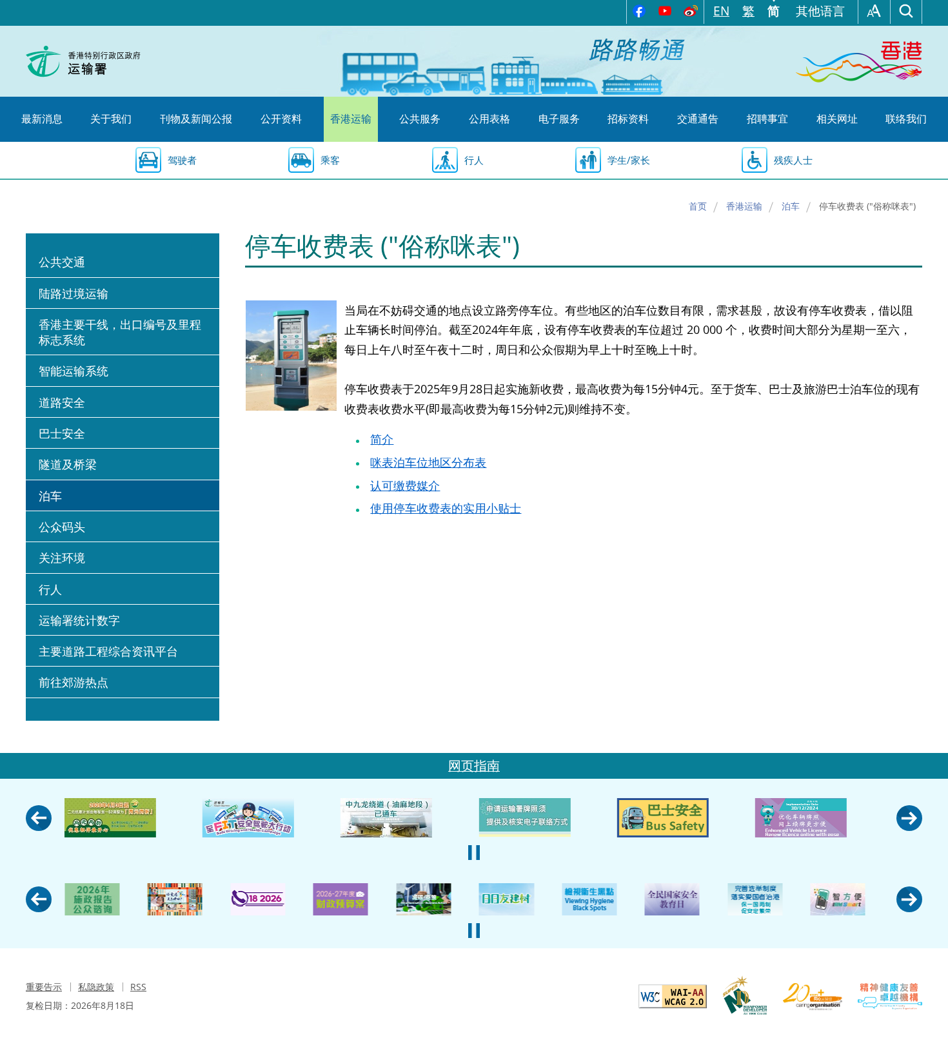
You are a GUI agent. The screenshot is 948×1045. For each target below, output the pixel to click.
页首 (925, 730)
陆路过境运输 (73, 293)
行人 (474, 159)
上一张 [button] (39, 818)
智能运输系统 (73, 370)
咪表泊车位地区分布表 (428, 462)
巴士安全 (62, 433)
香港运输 (744, 206)
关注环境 (62, 557)
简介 (381, 439)
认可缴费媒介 (405, 485)
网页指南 (474, 765)
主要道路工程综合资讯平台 (108, 651)
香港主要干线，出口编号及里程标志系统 (120, 332)
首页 (698, 206)
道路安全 (62, 402)
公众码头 (62, 526)
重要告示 (44, 987)
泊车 (791, 206)
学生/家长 (628, 159)
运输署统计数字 (79, 620)
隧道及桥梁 (68, 464)
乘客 (330, 159)
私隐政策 (96, 987)
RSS (138, 987)
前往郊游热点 (73, 682)
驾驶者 (182, 159)
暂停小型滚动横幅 (474, 853)
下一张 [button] (909, 818)
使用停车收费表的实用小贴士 (445, 508)
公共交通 (62, 261)
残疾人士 (793, 159)
